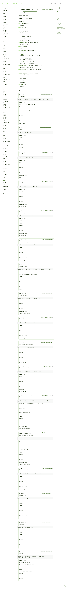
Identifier (5, 21)
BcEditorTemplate (6, 79)
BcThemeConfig (6, 133)
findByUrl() (22, 35)
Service (5, 30)
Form (4, 19)
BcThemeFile (5, 145)
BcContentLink (6, 58)
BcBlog (4, 45)
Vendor (5, 36)
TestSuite (5, 33)
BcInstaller (5, 99)
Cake (4, 40)
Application (5, 182)
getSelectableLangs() (24, 69)
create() (22, 23)
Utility (4, 34)
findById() (22, 31)
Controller (5, 13)
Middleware (5, 24)
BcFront (4, 98)
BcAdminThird (5, 43)
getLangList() (23, 50)
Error (4, 16)
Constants (58, 10)
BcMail (4, 109)
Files (4, 193)
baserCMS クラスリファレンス (13, 3)
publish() (22, 77)
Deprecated (5, 186)
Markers (4, 189)
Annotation (5, 10)
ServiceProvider (6, 31)
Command (5, 12)
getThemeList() (23, 73)
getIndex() (22, 46)
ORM (4, 27)
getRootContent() (24, 61)
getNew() (22, 58)
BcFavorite (5, 88)
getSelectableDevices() (25, 65)
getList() (22, 54)
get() (21, 38)
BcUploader (5, 156)
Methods (58, 11)
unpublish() (22, 80)
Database (5, 15)
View (4, 37)
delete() (21, 27)
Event (4, 18)
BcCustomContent (6, 66)
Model (4, 25)
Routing (5, 28)
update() (22, 84)
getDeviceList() (23, 42)
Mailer (4, 22)
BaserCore (5, 8)
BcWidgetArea (5, 168)
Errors (4, 188)
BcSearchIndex (6, 122)
